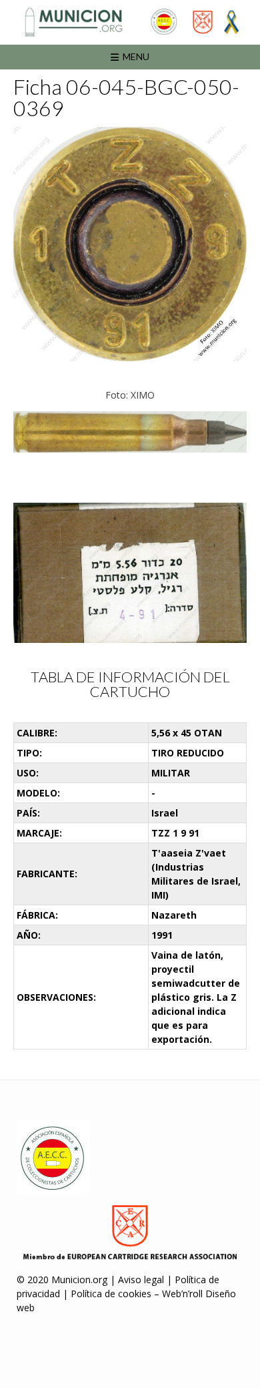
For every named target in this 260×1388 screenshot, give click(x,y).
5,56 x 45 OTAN (186, 732)
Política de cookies (111, 1293)
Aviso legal (141, 1279)
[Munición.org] (130, 22)
